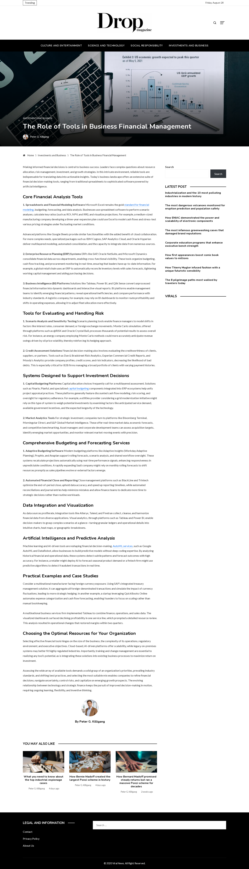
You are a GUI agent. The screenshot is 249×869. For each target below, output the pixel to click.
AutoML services (123, 546)
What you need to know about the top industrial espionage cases (43, 780)
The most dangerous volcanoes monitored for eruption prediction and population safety (195, 207)
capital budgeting (78, 388)
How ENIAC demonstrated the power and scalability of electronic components (192, 219)
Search (169, 166)
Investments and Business (37, 118)
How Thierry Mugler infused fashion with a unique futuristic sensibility (192, 269)
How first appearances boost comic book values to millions (192, 256)
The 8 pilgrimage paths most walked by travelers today (191, 281)
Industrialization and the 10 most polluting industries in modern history (193, 194)
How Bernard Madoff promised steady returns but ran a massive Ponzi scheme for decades (136, 781)
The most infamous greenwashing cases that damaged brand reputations (194, 231)
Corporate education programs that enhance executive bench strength (194, 244)
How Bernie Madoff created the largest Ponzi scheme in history (89, 778)
